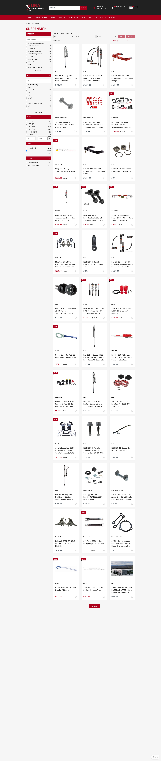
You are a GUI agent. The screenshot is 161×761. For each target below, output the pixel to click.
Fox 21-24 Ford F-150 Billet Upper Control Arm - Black (94, 171)
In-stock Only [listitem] (32, 148)
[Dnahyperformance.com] (35, 7)
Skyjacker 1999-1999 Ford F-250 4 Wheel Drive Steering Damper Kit (122, 218)
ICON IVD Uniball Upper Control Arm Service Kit (121, 170)
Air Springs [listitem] (31, 48)
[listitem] (38, 121)
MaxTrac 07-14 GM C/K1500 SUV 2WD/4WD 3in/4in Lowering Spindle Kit (65, 266)
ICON (112, 164)
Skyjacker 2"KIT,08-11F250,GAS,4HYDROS (65, 170)
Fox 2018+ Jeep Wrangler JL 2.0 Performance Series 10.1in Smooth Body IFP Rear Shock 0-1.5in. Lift (66, 313)
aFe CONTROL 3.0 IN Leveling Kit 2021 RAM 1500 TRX (121, 404)
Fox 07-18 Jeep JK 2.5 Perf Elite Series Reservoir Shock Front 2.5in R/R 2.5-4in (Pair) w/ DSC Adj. (122, 266)
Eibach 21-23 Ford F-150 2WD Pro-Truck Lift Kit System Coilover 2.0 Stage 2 (93, 312)
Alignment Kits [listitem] (32, 59)
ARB (112, 583)
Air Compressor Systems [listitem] (36, 43)
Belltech (58, 537)
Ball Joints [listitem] (31, 62)
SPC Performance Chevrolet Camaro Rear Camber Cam (64, 125)
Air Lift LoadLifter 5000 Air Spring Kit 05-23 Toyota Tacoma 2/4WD (65, 450)
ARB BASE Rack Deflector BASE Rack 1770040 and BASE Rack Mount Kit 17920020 (121, 591)
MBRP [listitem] (29, 87)
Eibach (57, 211)
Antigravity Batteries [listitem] (35, 103)
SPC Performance (61, 118)
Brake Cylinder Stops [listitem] (35, 67)
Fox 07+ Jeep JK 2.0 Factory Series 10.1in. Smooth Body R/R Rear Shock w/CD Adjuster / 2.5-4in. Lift (92, 406)
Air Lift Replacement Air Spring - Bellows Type (93, 588)
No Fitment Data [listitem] (33, 165)
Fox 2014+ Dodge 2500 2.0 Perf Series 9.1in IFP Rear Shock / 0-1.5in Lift (93, 357)
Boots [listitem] (29, 64)
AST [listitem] (29, 109)
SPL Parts (86, 537)
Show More (38, 71)
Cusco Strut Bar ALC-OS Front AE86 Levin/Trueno (65, 356)
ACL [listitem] (29, 92)
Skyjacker (58, 164)
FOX (56, 71)
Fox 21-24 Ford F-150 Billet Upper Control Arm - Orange (122, 78)
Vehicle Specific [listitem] (33, 162)
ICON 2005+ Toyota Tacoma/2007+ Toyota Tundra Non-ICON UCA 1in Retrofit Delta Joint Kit (94, 452)
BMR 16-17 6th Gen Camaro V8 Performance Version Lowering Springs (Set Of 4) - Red (93, 126)
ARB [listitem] (29, 106)
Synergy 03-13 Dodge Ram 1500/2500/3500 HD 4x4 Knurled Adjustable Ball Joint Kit (93, 498)
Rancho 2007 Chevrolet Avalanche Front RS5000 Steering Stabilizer (121, 357)
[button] (134, 8)
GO (49, 138)
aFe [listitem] (29, 95)
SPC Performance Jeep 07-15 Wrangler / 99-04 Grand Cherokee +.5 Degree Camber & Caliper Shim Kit (121, 546)
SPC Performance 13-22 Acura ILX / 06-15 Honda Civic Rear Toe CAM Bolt (121, 497)
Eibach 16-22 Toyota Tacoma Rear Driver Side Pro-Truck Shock (65, 218)
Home (28, 23)
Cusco (57, 350)
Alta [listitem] (29, 101)
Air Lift (113, 304)
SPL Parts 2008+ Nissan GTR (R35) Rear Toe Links (93, 542)
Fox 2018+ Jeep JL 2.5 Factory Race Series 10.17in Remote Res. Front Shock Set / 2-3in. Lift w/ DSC (93, 81)
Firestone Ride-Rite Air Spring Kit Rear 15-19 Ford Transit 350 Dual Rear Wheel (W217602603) (64, 406)
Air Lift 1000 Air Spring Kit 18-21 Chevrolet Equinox (121, 311)
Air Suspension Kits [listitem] (34, 51)
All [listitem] (28, 153)
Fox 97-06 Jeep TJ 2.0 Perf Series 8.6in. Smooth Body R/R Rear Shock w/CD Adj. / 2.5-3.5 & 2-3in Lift (66, 81)
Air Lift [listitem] (30, 98)
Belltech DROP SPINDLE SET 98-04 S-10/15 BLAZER (65, 543)
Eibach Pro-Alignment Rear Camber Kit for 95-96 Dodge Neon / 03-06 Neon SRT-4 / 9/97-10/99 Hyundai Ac (94, 220)
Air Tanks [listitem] (31, 56)
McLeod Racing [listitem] (33, 84)
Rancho (114, 350)
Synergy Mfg (87, 490)
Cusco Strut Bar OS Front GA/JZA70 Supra (65, 588)
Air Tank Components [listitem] (35, 54)
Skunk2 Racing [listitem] (32, 90)
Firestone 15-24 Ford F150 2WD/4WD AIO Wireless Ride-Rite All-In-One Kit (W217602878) (122, 126)
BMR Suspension (88, 118)
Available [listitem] (31, 151)
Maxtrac (58, 257)
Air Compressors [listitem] (33, 46)
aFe (112, 397)
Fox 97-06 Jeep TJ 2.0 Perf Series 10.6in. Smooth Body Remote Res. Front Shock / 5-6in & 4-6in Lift (66, 499)
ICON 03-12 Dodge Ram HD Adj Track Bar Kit (121, 449)
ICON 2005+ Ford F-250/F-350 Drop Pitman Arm (93, 264)
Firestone (114, 118)
